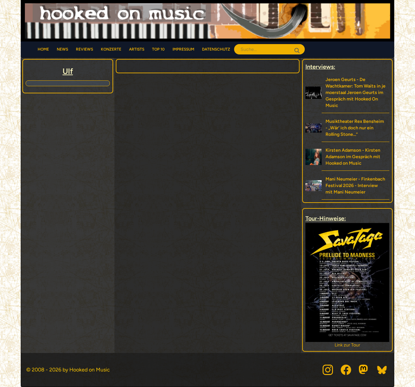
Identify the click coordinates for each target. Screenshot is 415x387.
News (62, 49)
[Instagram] (327, 369)
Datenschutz (216, 49)
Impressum (183, 49)
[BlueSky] (382, 369)
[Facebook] (345, 369)
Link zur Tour (347, 345)
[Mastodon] (364, 369)
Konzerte (111, 49)
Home (43, 49)
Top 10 (158, 49)
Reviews (84, 49)
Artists (136, 49)
